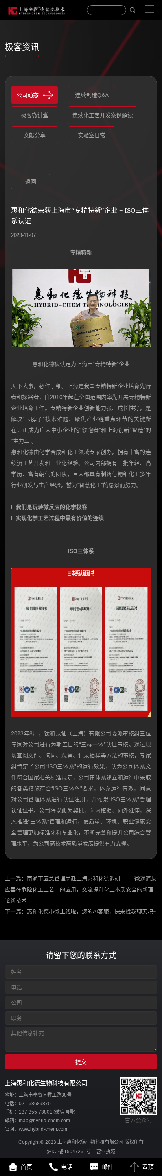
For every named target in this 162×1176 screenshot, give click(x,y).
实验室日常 (91, 135)
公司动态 (28, 95)
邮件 (107, 1166)
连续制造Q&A (92, 95)
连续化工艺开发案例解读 (102, 115)
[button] (19, 164)
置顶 (148, 1166)
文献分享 (35, 135)
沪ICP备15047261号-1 (71, 1151)
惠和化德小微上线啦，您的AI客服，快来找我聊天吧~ (91, 911)
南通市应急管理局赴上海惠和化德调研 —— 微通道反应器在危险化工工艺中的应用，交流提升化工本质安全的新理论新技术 (80, 889)
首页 (26, 1166)
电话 (67, 1166)
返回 (30, 181)
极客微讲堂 (34, 115)
